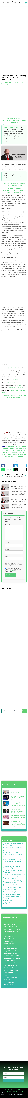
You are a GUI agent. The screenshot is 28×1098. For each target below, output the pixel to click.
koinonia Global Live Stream (12, 958)
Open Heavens (23, 446)
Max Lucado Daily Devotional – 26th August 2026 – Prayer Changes (17, 811)
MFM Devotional (8, 972)
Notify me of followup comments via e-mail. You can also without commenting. (13, 570)
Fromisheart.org (16, 379)
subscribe (10, 570)
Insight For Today (9, 943)
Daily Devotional (13, 446)
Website (7, 556)
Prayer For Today (8, 984)
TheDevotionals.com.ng (10, 2)
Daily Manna (19, 448)
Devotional (13, 367)
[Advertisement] (14, 19)
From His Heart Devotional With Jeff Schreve (13, 83)
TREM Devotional (9, 982)
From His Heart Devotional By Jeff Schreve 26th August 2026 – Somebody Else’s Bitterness (18, 486)
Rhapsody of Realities (9, 448)
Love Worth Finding (9, 960)
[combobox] (11, 711)
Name (7, 543)
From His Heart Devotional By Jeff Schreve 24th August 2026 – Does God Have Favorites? (18, 499)
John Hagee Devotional (10, 948)
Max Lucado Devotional (10, 963)
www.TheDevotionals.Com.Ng (15, 387)
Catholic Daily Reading (10, 927)
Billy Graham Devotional (11, 924)
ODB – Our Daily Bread (10, 965)
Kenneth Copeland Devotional (12, 955)
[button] (26, 3)
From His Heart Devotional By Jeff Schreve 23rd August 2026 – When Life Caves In (18, 506)
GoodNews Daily (8, 941)
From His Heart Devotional (11, 939)
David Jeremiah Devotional (11, 934)
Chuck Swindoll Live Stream (12, 929)
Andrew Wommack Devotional (12, 922)
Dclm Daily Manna (9, 936)
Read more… (22, 376)
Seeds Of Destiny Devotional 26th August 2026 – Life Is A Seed (18, 817)
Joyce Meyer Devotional (16, 450)
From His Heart (12, 382)
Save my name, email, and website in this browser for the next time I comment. (13, 565)
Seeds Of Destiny (8, 980)
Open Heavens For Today (11, 970)
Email (7, 549)
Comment (8, 524)
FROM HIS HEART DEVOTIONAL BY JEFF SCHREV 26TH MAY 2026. (14, 120)
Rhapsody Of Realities (10, 975)
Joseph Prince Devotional (11, 951)
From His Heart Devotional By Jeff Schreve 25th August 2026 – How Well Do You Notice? (18, 493)
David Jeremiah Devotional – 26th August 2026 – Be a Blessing (17, 798)
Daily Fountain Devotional (11, 931)
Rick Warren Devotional (10, 977)
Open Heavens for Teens (11, 968)
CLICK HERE (10, 438)
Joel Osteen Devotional (10, 946)
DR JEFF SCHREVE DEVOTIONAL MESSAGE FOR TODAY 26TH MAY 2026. (14, 190)
